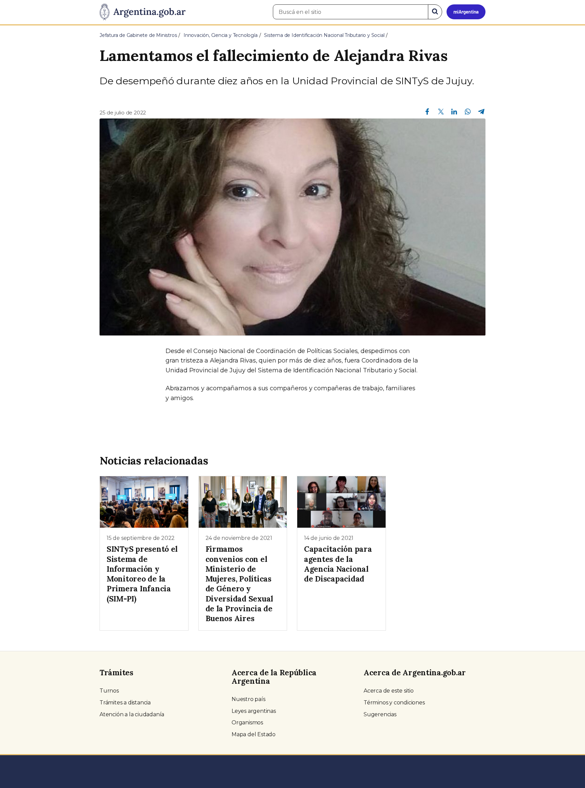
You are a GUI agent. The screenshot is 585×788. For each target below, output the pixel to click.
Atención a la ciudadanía (132, 714)
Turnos (109, 690)
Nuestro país (248, 699)
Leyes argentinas (254, 711)
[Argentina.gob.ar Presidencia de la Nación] (142, 12)
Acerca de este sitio (389, 690)
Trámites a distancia (125, 702)
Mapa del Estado (254, 734)
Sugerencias (380, 714)
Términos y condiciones (394, 702)
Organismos (247, 722)
